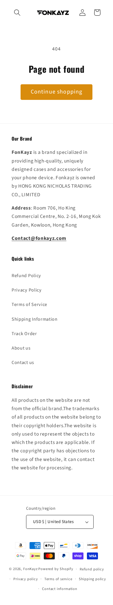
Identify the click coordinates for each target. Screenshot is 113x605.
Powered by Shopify (55, 569)
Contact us (23, 362)
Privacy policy (25, 579)
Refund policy (92, 569)
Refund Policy (26, 275)
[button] (17, 12)
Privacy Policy (27, 290)
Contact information (59, 588)
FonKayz (30, 569)
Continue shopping (57, 92)
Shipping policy (92, 579)
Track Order (24, 333)
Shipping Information (35, 319)
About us (21, 348)
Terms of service (58, 579)
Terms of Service (29, 304)
